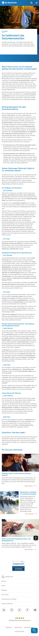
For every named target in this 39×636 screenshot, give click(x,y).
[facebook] (27, 610)
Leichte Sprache (19, 631)
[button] (31, 3)
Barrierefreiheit (29, 627)
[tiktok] (19, 610)
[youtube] (35, 610)
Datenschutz (18, 627)
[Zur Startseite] (9, 2)
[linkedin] (4, 610)
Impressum (9, 627)
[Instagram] (12, 610)
